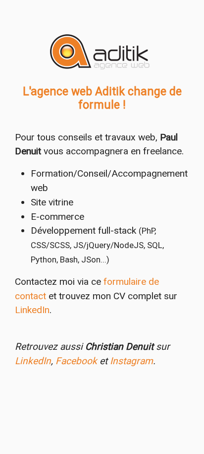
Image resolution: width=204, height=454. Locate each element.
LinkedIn (32, 310)
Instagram (131, 361)
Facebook (76, 361)
